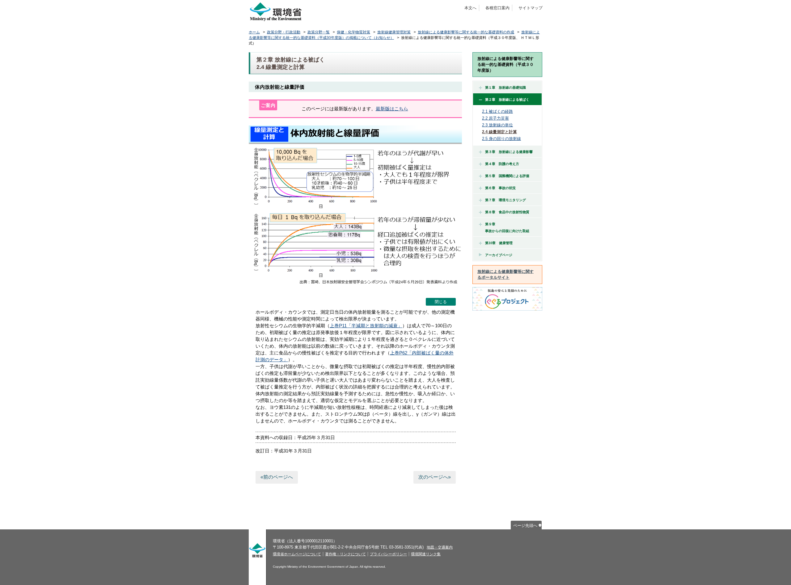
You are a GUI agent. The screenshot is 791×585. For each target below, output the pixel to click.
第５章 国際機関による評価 (507, 176)
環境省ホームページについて (297, 554)
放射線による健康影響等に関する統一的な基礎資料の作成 (466, 32)
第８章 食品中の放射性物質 (507, 212)
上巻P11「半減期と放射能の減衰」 (366, 325)
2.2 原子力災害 (495, 118)
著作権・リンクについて (345, 554)
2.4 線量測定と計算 (499, 131)
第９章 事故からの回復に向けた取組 (505, 227)
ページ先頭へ (525, 525)
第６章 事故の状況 (500, 188)
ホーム (254, 32)
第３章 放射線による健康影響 (509, 152)
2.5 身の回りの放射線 (501, 138)
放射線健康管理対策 (394, 32)
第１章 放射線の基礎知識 (505, 87)
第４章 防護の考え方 (502, 164)
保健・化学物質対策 (353, 32)
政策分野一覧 (318, 32)
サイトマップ (530, 8)
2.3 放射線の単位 (497, 125)
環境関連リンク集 (426, 554)
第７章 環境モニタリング (505, 200)
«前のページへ (276, 477)
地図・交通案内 (440, 547)
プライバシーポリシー (388, 554)
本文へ (470, 8)
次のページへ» (434, 477)
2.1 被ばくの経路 (497, 111)
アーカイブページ (498, 255)
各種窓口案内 (497, 8)
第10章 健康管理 (499, 243)
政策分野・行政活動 (283, 32)
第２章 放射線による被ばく (507, 99)
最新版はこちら (392, 108)
